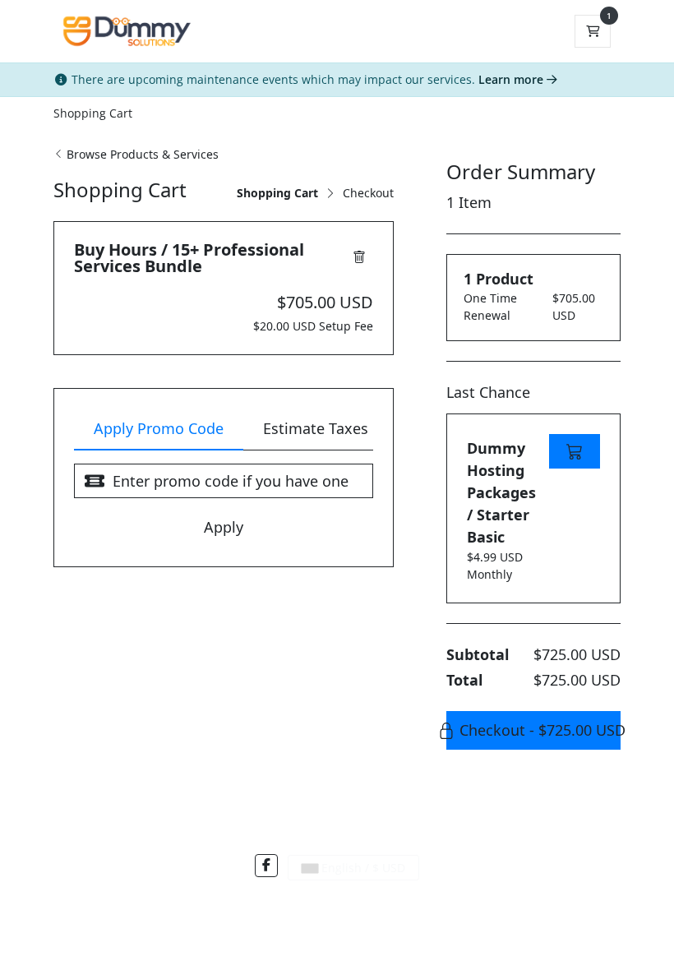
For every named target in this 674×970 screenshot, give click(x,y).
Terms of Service (367, 902)
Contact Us (291, 902)
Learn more (512, 79)
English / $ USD (361, 867)
